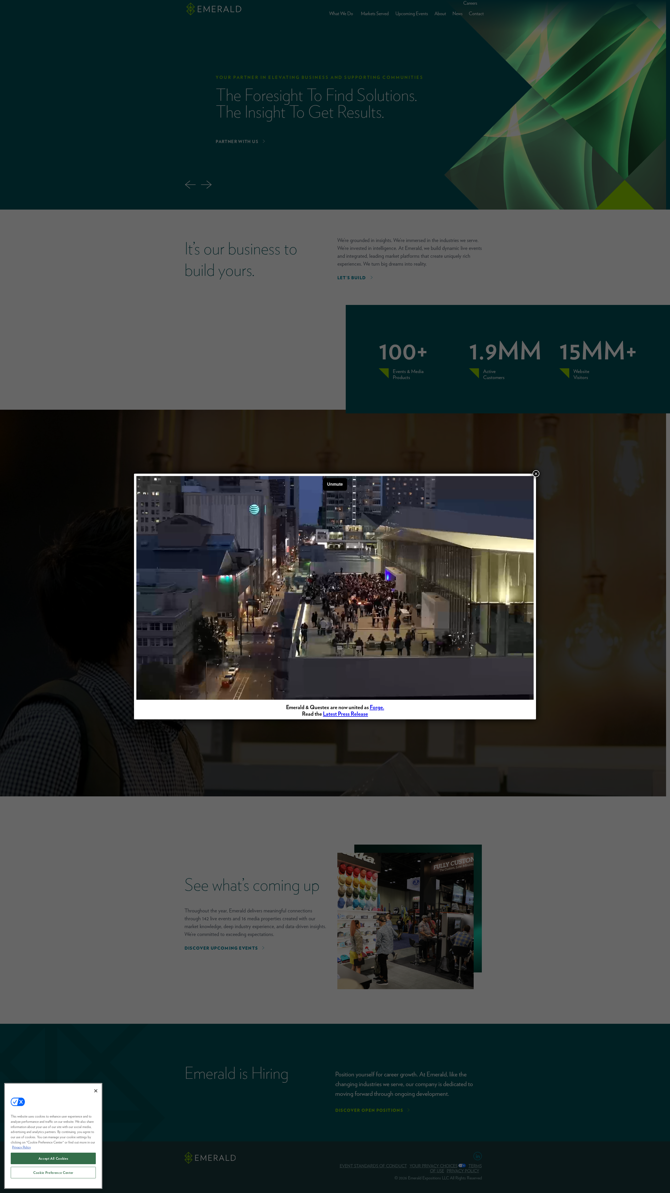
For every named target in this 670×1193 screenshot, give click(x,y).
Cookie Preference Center (53, 1172)
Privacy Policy (21, 1147)
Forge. (377, 707)
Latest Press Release (345, 713)
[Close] (96, 1091)
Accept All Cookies (53, 1158)
